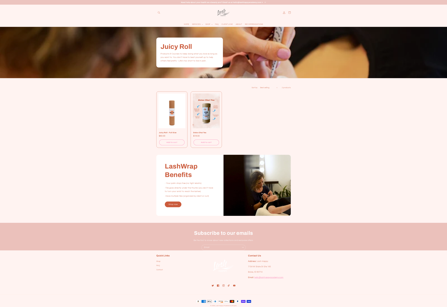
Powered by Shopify (230, 305)
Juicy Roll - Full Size (168, 132)
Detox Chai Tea (199, 132)
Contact (159, 270)
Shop (158, 261)
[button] (159, 12)
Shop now (173, 204)
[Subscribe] (242, 247)
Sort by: (255, 87)
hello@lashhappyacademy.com (268, 277)
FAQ (158, 265)
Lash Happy (219, 305)
